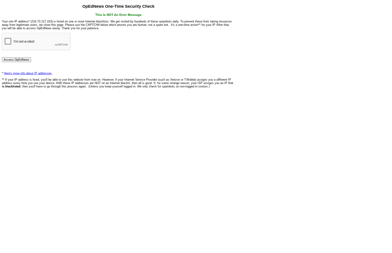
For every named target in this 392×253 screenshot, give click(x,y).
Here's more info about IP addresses (28, 73)
